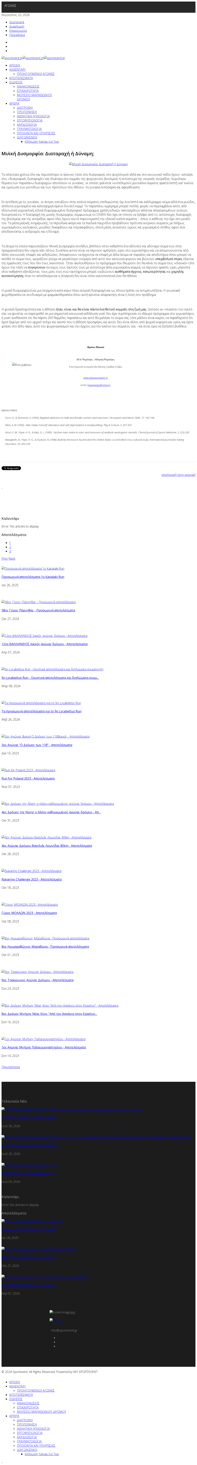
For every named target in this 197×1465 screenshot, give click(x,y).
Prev (5, 558)
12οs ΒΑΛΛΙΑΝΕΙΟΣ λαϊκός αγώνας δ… (29, 1285)
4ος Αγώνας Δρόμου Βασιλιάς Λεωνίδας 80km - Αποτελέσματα (47, 846)
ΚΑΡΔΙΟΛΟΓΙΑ (27, 124)
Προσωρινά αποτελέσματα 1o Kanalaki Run (33, 577)
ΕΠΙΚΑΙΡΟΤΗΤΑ (28, 91)
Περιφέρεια (17, 35)
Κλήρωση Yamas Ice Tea (42, 141)
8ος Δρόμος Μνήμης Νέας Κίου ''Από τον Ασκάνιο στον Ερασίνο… (49, 1014)
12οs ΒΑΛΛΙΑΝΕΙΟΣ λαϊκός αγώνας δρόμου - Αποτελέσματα (45, 644)
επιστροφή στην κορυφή (178, 475)
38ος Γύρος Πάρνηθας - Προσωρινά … (29, 1257)
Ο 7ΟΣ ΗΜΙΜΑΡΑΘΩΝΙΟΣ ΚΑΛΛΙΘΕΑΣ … (30, 1145)
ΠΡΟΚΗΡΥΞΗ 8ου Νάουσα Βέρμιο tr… (29, 1173)
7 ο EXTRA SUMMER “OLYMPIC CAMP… (29, 1117)
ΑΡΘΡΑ (14, 103)
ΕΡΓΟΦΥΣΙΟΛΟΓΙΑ (30, 120)
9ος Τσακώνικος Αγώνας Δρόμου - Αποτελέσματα (37, 980)
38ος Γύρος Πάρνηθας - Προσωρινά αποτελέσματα (38, 610)
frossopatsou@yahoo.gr (99, 385)
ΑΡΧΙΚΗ (14, 65)
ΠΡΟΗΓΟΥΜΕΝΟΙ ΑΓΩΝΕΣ (36, 74)
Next (11, 558)
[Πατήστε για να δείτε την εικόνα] (98, 164)
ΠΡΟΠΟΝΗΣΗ (27, 112)
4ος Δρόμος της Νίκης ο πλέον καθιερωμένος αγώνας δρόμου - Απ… (51, 812)
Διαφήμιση (16, 26)
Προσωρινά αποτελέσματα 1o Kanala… (29, 1229)
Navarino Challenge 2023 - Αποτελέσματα (32, 879)
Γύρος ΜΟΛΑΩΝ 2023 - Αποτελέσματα (29, 913)
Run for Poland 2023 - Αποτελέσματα (28, 778)
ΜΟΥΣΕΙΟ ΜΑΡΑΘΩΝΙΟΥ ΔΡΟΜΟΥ (41, 1412)
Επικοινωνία (18, 31)
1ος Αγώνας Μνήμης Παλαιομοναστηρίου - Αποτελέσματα (44, 1047)
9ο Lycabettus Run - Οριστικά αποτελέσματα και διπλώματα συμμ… (50, 678)
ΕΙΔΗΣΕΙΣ (16, 82)
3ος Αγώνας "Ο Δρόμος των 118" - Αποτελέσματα (37, 745)
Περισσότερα (11, 1067)
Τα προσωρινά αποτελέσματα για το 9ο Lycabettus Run (41, 711)
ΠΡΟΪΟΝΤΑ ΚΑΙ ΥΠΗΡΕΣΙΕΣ (36, 133)
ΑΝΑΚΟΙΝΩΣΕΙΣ (28, 86)
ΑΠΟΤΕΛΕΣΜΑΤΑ (21, 78)
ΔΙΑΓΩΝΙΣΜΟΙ (27, 137)
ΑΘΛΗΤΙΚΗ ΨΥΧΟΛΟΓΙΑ (33, 116)
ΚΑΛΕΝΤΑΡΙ (17, 69)
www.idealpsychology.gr (95, 377)
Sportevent (16, 22)
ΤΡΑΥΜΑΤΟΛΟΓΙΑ (29, 129)
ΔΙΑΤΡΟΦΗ (25, 108)
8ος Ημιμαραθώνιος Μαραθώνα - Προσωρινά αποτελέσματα (45, 946)
